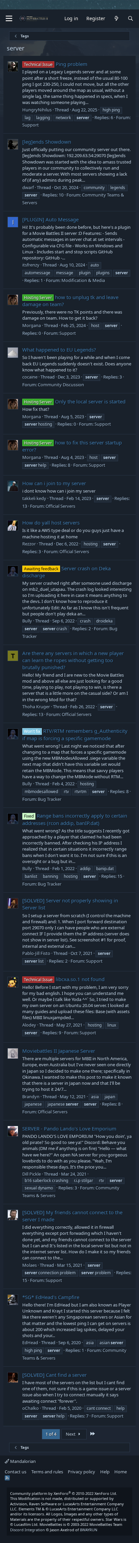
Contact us (15, 1472)
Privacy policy (81, 1472)
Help (105, 1472)
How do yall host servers (51, 522)
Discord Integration (27, 1529)
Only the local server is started (75, 401)
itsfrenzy (30, 265)
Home (120, 1472)
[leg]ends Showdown (46, 141)
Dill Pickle (31, 1174)
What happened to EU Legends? (59, 349)
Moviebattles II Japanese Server (58, 1050)
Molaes (29, 1265)
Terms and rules (47, 1472)
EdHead (30, 1342)
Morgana (31, 325)
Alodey (29, 1025)
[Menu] (8, 18)
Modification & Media (83, 280)
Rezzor (29, 544)
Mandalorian (22, 1461)
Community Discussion (61, 385)
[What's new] (116, 18)
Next (71, 1434)
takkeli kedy (34, 498)
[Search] (130, 18)
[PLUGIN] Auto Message (50, 219)
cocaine (29, 377)
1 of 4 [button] (51, 1434)
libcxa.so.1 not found (64, 979)
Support (30, 125)
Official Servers (60, 506)
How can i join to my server (54, 483)
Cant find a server (54, 1374)
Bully (27, 621)
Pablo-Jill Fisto (36, 953)
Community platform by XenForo (63, 1493)
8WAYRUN (88, 1529)
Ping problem (55, 64)
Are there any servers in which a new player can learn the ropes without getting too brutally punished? (73, 660)
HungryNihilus (37, 110)
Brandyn (30, 1096)
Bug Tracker (49, 799)
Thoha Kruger (36, 707)
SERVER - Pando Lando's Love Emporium (69, 1128)
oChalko (30, 1408)
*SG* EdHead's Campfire (50, 1297)
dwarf (28, 187)
